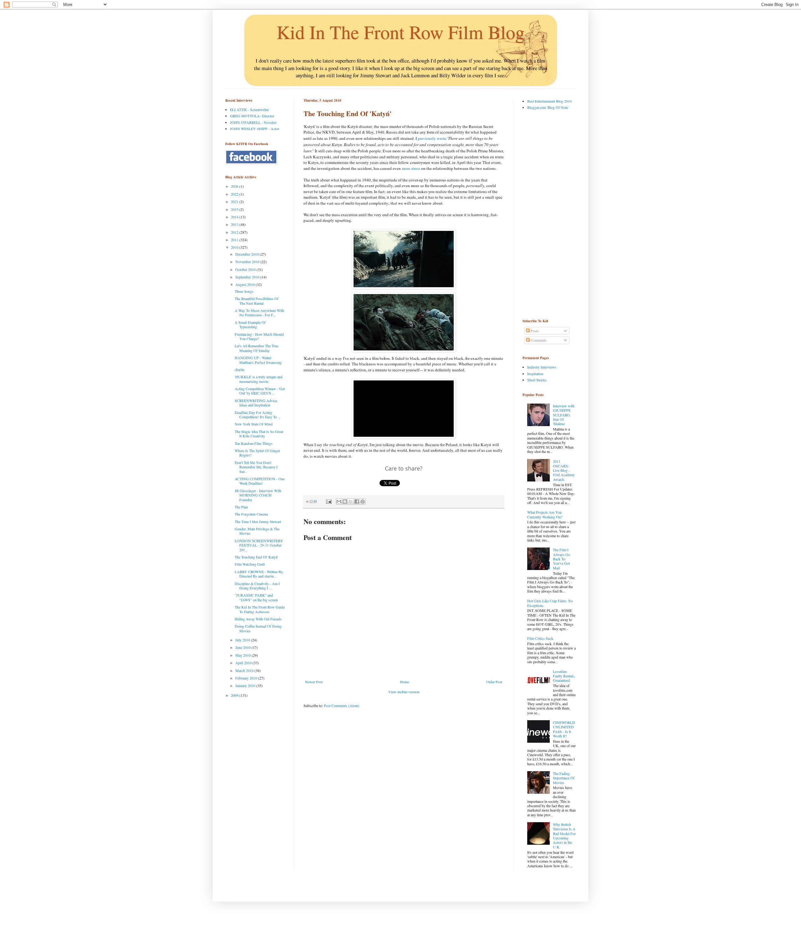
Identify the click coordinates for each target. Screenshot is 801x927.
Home (404, 681)
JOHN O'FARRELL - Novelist (253, 122)
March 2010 (244, 670)
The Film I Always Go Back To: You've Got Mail (561, 558)
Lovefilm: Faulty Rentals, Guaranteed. (564, 676)
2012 (235, 232)
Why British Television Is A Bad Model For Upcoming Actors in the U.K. (564, 835)
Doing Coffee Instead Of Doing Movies (258, 628)
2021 (235, 201)
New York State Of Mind (254, 423)
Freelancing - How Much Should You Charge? (259, 336)
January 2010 (245, 685)
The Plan (241, 506)
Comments (538, 340)
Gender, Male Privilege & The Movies (257, 531)
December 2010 (247, 254)
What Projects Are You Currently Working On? (544, 514)
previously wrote (432, 138)
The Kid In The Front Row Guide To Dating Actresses (260, 609)
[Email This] (339, 501)
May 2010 (243, 655)
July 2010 (243, 639)
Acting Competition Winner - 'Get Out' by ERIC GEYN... (260, 390)
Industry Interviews (541, 366)
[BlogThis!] (345, 501)
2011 (235, 239)
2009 (235, 695)
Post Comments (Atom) (341, 705)
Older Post (494, 681)
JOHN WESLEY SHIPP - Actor (254, 128)
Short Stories (537, 379)
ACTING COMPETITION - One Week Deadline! (260, 481)
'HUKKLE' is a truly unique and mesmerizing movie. (259, 379)
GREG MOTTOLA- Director (252, 115)
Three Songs (244, 291)
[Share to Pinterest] (363, 501)
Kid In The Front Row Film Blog (401, 31)
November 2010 (247, 261)
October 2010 (246, 269)
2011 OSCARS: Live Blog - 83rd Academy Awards (564, 470)
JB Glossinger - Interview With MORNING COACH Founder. (258, 495)
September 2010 (247, 276)
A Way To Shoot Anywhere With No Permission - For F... (259, 312)
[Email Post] (328, 501)
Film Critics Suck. (540, 638)
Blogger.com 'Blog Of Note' (548, 107)
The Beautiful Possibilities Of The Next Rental (256, 300)
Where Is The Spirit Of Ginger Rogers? (257, 452)
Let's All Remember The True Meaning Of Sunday (256, 348)
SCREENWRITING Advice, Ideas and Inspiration (256, 402)
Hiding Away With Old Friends (258, 618)
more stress (411, 168)
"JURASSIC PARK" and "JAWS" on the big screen (256, 597)
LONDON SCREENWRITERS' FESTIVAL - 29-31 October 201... (259, 545)
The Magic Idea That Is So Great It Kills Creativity (259, 433)
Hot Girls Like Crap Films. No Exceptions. (550, 603)
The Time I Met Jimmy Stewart (258, 521)
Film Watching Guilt (250, 564)
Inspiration (535, 373)
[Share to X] (351, 501)
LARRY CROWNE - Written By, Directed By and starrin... (259, 573)
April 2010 (244, 662)
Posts (534, 330)
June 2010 (243, 647)
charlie (239, 369)
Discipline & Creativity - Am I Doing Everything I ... (257, 585)
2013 (235, 224)
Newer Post (314, 681)
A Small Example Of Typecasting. (250, 324)
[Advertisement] (548, 214)
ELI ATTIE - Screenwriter (249, 109)
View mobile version (403, 691)
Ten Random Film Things (254, 443)
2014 (235, 216)
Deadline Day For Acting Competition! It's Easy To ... (258, 414)
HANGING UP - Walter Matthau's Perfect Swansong (258, 359)
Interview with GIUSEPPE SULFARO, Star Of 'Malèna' (563, 414)
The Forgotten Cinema (251, 514)
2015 (235, 209)
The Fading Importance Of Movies (563, 778)
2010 (235, 247)
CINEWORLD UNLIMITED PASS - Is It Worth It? (564, 729)
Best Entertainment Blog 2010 (549, 101)
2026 (235, 186)
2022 (235, 193)
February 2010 (246, 677)
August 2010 (245, 284)
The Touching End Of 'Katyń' (256, 556)
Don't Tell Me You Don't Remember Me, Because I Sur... (256, 467)
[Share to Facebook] (357, 501)
